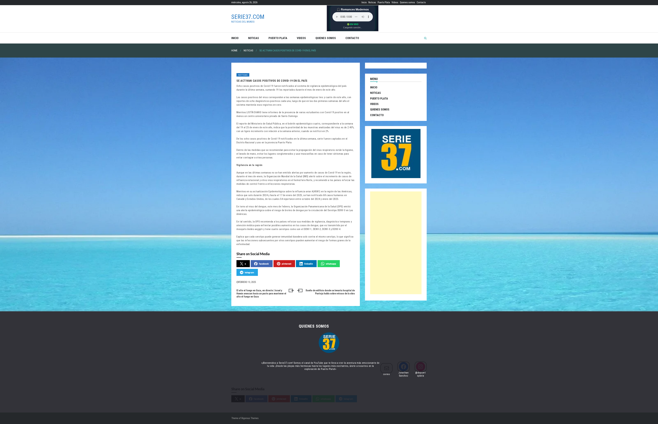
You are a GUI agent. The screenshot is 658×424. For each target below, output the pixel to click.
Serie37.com (247, 17)
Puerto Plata (384, 2)
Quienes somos (407, 2)
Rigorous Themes (250, 418)
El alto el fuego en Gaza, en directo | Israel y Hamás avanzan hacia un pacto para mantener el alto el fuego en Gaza (261, 293)
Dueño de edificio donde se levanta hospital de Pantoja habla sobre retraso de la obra (330, 292)
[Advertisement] (396, 242)
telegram (249, 272)
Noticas (372, 2)
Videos (395, 2)
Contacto (421, 2)
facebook (264, 263)
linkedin (308, 263)
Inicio (364, 2)
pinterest (286, 263)
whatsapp (331, 263)
